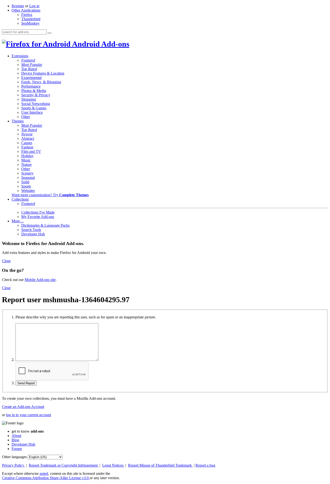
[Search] (49, 33)
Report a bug (205, 465)
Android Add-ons (100, 44)
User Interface (32, 112)
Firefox (26, 15)
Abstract (27, 138)
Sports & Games (33, 108)
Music (26, 160)
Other (25, 117)
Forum (17, 449)
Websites (28, 191)
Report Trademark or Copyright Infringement (64, 465)
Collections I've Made (38, 212)
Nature (26, 164)
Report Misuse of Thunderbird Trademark (160, 465)
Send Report (26, 383)
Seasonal (28, 177)
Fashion (27, 147)
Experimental (31, 78)
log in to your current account (28, 415)
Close (6, 261)
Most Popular (31, 65)
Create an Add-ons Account (23, 407)
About (16, 436)
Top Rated (29, 69)
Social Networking (35, 104)
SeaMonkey (30, 23)
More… (18, 221)
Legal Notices (113, 465)
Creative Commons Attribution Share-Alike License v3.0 (46, 478)
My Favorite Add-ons (37, 217)
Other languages (14, 457)
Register (18, 6)
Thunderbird (30, 19)
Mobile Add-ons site (40, 280)
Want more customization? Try (50, 195)
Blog (15, 440)
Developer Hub (33, 234)
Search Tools (31, 230)
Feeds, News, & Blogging (41, 82)
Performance (31, 86)
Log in (34, 6)
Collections (20, 199)
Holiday (27, 156)
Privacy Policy (13, 465)
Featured (28, 60)
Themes (18, 121)
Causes (26, 143)
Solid (25, 182)
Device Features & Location (42, 73)
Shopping (28, 99)
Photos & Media (33, 91)
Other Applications (26, 10)
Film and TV (31, 151)
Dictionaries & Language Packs (45, 225)
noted (44, 473)
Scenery (27, 173)
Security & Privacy (35, 95)
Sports (26, 186)
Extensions (20, 56)
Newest (26, 134)
